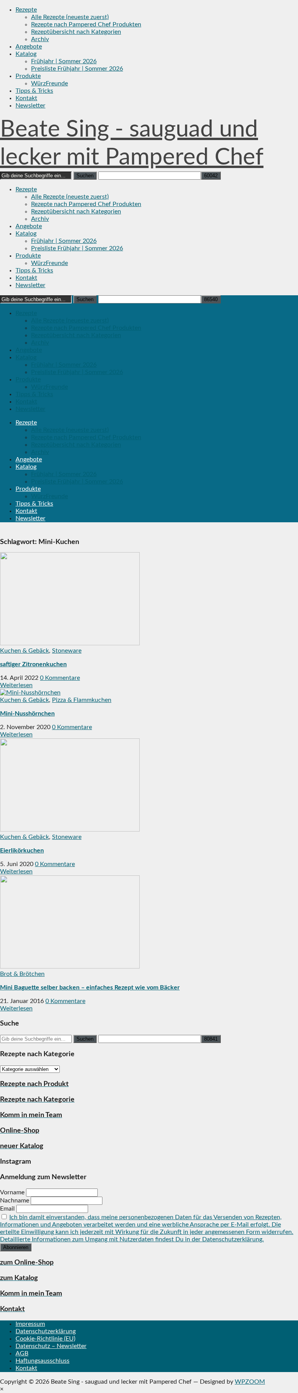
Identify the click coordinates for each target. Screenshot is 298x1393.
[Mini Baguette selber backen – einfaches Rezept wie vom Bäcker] (70, 966)
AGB (22, 1353)
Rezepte (26, 10)
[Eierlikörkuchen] (70, 829)
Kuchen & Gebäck (24, 651)
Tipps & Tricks (34, 91)
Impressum (30, 1324)
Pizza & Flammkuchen (81, 700)
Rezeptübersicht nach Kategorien (76, 32)
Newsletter (30, 105)
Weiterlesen (16, 685)
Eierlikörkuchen (22, 850)
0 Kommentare (60, 678)
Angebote (29, 46)
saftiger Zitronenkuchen (33, 664)
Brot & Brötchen (22, 974)
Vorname (12, 1192)
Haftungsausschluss (42, 1361)
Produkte (28, 76)
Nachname (14, 1200)
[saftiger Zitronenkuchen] (70, 643)
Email (7, 1209)
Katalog (26, 54)
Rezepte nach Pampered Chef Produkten (86, 24)
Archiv (40, 39)
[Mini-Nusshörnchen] (30, 693)
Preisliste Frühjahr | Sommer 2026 (77, 69)
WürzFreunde (49, 83)
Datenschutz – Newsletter (51, 1346)
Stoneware (66, 651)
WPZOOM (250, 1382)
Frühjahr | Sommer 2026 (64, 61)
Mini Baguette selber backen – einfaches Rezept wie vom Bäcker (90, 987)
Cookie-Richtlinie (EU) (45, 1339)
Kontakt (26, 98)
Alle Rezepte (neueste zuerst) (70, 17)
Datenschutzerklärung (46, 1331)
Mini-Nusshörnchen (27, 713)
